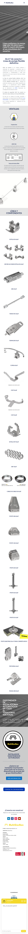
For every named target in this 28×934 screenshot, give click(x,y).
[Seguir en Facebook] (12, 818)
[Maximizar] (22, 901)
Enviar (23, 931)
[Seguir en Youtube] (19, 818)
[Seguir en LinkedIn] (8, 818)
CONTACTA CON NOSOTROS (14, 789)
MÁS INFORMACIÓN (14, 778)
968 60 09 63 (9, 830)
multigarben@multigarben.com (11, 828)
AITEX (15, 88)
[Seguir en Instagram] (15, 818)
